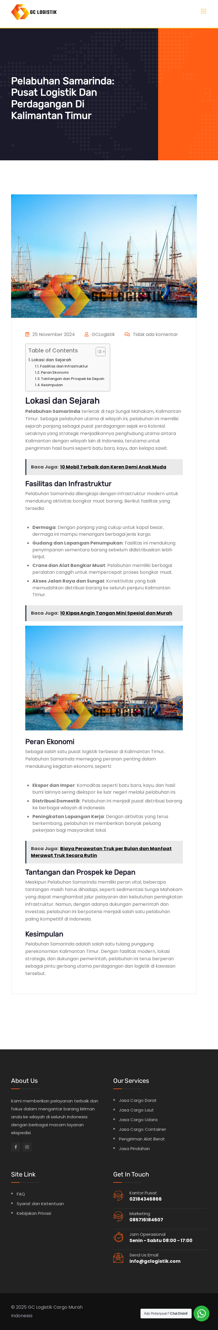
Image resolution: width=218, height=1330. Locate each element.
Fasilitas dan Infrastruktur (64, 366)
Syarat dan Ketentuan (40, 1204)
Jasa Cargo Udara (138, 1120)
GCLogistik (103, 334)
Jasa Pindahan (134, 1149)
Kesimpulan (52, 385)
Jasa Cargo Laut (136, 1110)
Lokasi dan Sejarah (51, 360)
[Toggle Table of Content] (97, 351)
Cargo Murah (68, 1307)
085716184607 (146, 1219)
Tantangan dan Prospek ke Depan (72, 378)
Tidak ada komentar (155, 334)
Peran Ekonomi (54, 372)
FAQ (21, 1194)
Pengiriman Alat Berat (142, 1139)
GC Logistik (40, 1307)
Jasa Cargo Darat (138, 1100)
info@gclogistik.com (155, 1261)
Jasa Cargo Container (142, 1129)
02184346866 (145, 1199)
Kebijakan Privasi (34, 1213)
